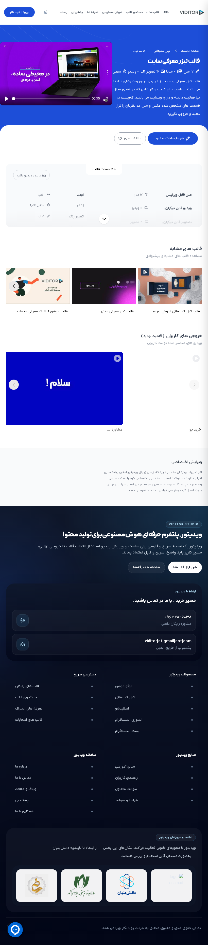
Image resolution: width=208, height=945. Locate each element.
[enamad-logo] (171, 885)
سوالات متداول (126, 789)
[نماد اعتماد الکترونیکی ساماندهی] (36, 885)
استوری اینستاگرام (128, 719)
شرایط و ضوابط (126, 800)
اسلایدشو (122, 708)
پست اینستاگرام (127, 731)
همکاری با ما (24, 811)
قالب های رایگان (27, 686)
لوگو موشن (123, 686)
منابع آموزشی (125, 766)
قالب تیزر (193, 81)
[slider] (51, 98)
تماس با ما (23, 777)
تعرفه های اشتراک (28, 708)
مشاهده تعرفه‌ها (146, 567)
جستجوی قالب (26, 697)
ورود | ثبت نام (19, 12)
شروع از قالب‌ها (185, 567)
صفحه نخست (190, 51)
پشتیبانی (22, 800)
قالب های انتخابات (28, 719)
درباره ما (21, 766)
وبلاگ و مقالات (26, 789)
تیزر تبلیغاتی (162, 51)
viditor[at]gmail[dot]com (168, 641)
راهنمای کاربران (126, 777)
